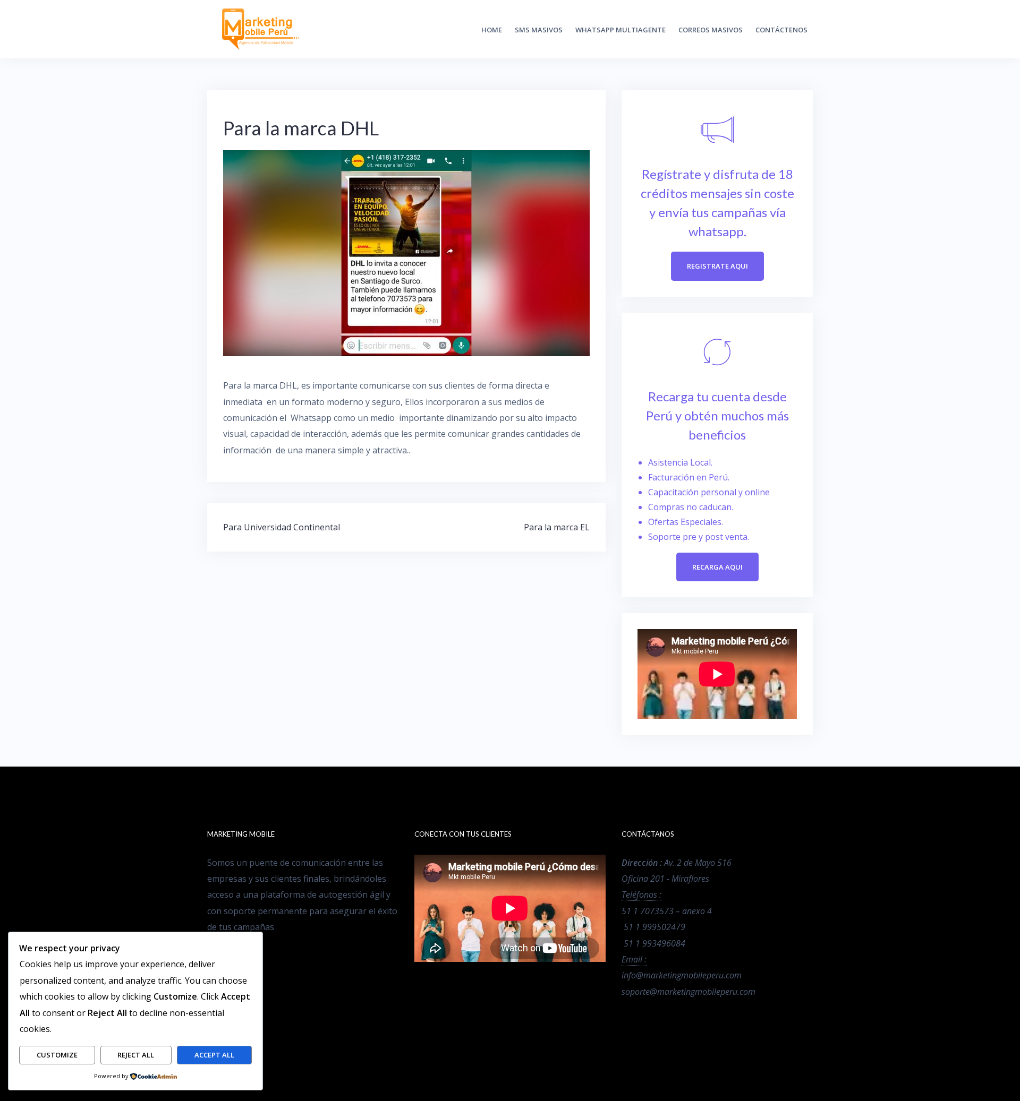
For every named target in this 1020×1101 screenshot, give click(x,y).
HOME (491, 30)
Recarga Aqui (717, 567)
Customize (57, 1055)
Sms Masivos (539, 30)
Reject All (135, 1055)
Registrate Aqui (717, 266)
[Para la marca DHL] (406, 252)
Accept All (214, 1055)
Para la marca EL (557, 527)
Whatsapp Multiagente (620, 30)
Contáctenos (781, 30)
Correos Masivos (710, 30)
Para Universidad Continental (281, 527)
